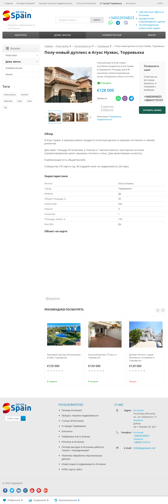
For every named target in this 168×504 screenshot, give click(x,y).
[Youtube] (32, 490)
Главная (8, 3)
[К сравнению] (74, 377)
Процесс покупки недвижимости (55, 3)
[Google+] (45, 490)
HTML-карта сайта (72, 469)
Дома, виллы (62, 35)
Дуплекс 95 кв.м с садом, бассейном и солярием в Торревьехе (141, 357)
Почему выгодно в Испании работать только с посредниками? (83, 448)
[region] (105, 269)
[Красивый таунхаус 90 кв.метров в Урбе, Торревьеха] (64, 334)
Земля (152, 35)
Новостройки (10, 94)
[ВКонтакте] (18, 490)
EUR (160, 3)
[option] (55, 117)
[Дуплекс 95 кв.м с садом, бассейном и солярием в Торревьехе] (146, 334)
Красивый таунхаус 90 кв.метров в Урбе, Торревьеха (63, 356)
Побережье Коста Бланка (76, 436)
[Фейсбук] (5, 490)
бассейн (24, 94)
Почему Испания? (26, 3)
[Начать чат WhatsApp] (112, 23)
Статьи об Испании (86, 3)
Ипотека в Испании (73, 441)
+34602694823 (121, 17)
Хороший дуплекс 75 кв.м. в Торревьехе (102, 356)
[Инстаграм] (25, 490)
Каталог (15, 48)
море (19, 101)
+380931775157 (153, 100)
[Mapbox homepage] (52, 299)
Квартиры (21, 35)
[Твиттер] (11, 490)
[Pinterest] (38, 490)
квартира (8, 101)
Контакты (131, 3)
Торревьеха (115, 116)
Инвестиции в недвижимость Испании (84, 464)
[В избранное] (79, 377)
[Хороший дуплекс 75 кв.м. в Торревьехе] (105, 334)
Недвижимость (105, 119)
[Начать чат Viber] (126, 23)
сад (5, 107)
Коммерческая (111, 35)
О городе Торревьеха (111, 3)
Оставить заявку (152, 110)
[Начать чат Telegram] (119, 23)
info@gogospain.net (144, 448)
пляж (29, 101)
